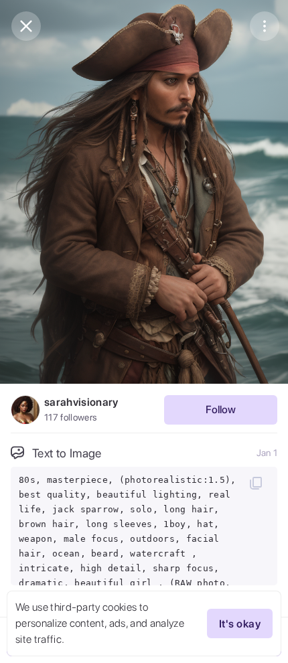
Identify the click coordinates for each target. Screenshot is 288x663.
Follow (221, 409)
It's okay (240, 623)
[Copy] (256, 483)
